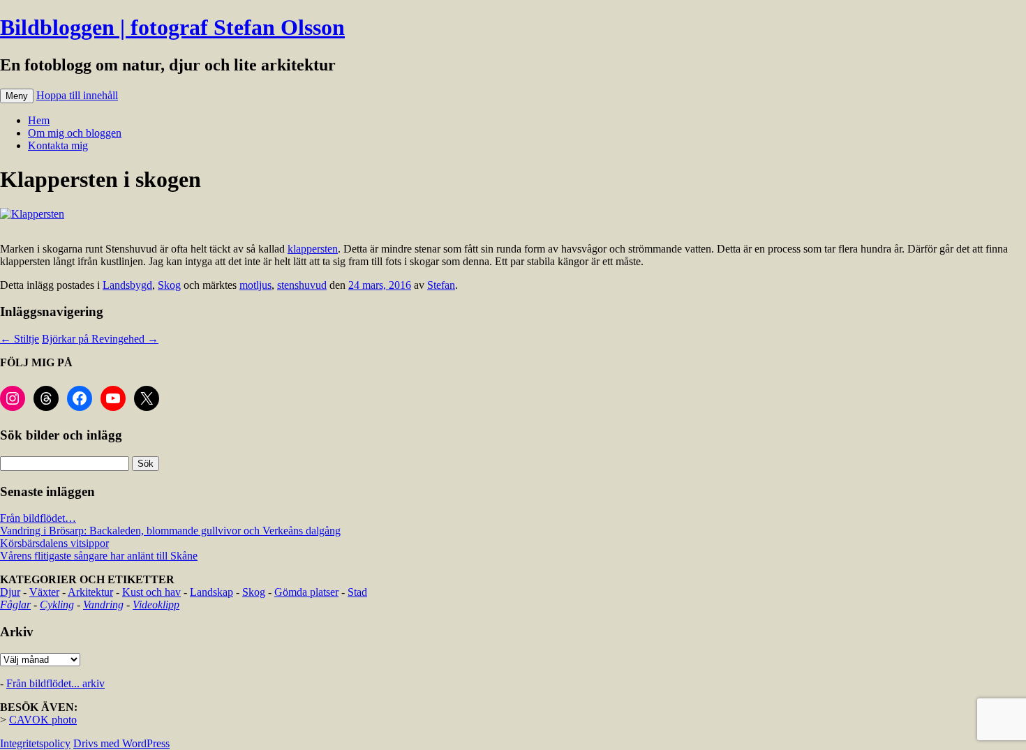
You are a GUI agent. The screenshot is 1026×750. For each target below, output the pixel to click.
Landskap (211, 592)
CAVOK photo (43, 720)
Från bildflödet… (38, 518)
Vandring (103, 604)
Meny (17, 96)
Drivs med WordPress (121, 743)
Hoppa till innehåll (77, 95)
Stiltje (19, 339)
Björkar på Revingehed (100, 339)
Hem (39, 120)
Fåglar (15, 604)
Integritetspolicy (35, 743)
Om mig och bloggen (74, 133)
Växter (44, 592)
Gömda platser (306, 592)
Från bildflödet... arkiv (55, 683)
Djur (10, 592)
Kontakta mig (58, 145)
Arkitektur (90, 592)
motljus (255, 285)
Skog (169, 285)
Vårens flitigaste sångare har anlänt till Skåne (99, 556)
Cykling (57, 604)
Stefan (441, 285)
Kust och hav (151, 592)
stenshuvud (302, 285)
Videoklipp (156, 604)
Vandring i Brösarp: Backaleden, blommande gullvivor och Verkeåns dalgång (170, 531)
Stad (357, 592)
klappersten (313, 249)
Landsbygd (127, 285)
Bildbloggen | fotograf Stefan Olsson (172, 27)
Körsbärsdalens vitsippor (54, 543)
